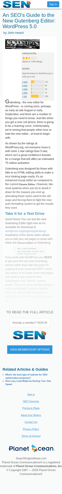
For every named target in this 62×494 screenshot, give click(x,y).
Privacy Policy (31, 429)
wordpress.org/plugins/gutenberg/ (25, 231)
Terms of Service (31, 435)
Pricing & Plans (31, 408)
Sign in (31, 394)
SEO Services (31, 401)
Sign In (53, 4)
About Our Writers (31, 415)
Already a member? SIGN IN (29, 322)
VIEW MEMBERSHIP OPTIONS (30, 349)
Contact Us (31, 422)
